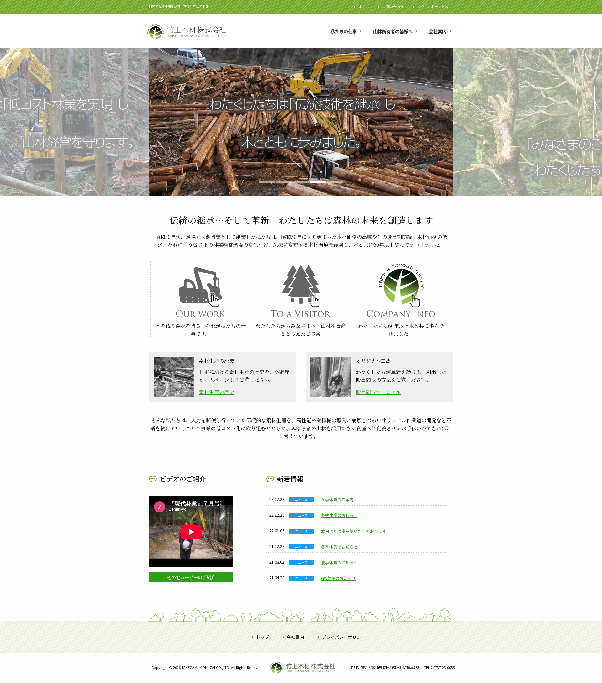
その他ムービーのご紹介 (191, 577)
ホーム (364, 6)
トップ (262, 637)
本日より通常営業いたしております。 (355, 531)
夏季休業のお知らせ (339, 562)
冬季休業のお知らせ (339, 547)
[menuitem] (346, 31)
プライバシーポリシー (344, 637)
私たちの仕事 (343, 31)
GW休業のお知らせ (338, 578)
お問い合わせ (393, 6)
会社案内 (437, 31)
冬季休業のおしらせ (339, 515)
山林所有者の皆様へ (393, 31)
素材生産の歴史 (216, 392)
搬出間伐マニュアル (378, 392)
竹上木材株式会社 (290, 677)
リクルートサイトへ (432, 6)
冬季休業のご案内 (337, 499)
